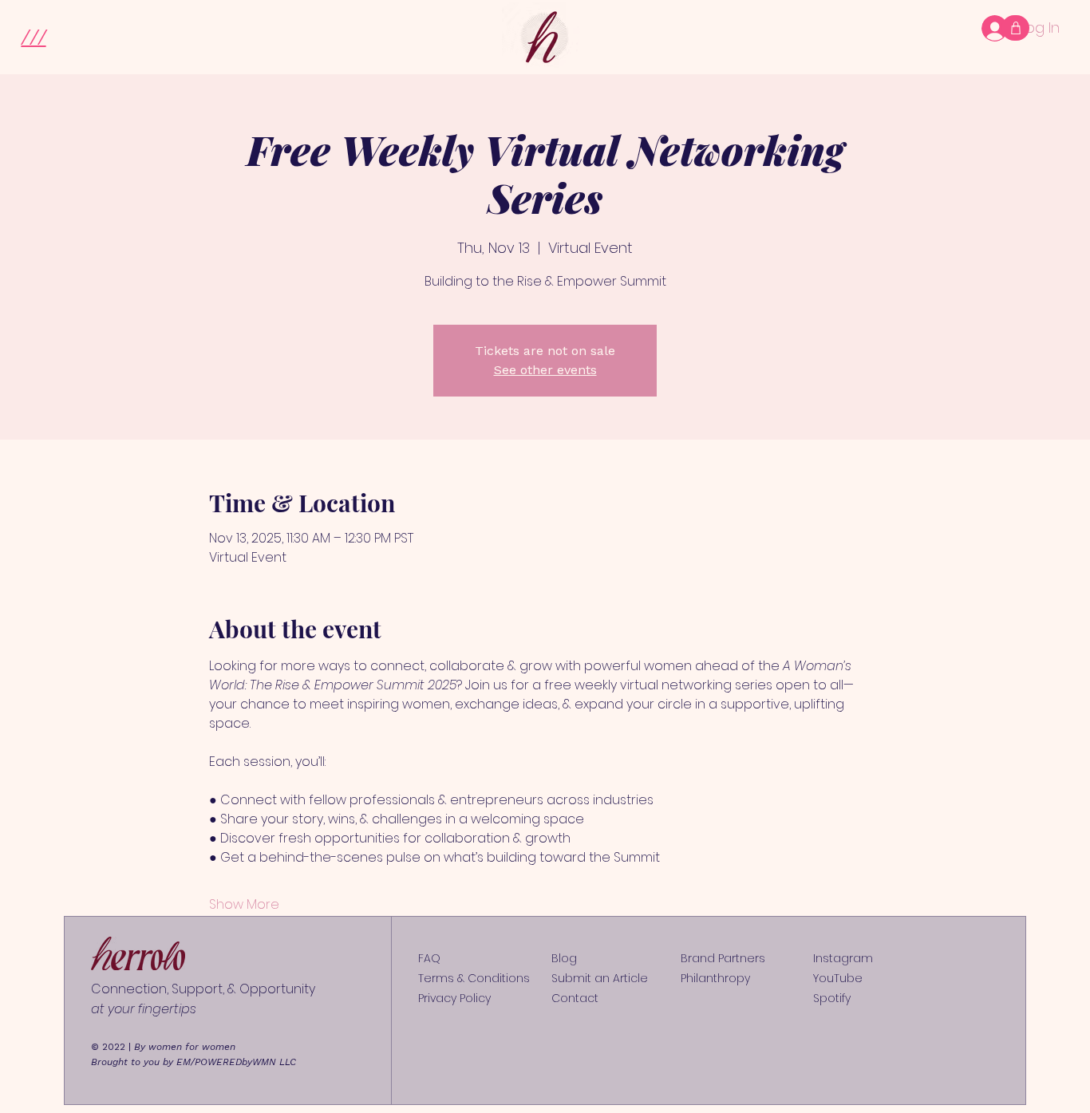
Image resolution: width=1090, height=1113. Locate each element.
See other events (545, 369)
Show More (244, 905)
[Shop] (1015, 28)
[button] (33, 35)
